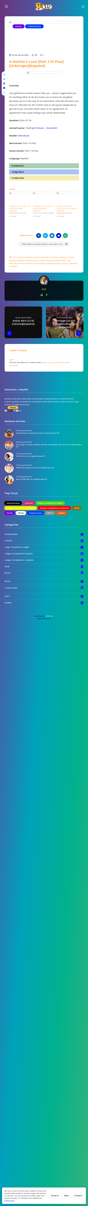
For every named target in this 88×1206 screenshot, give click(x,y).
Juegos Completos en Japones (19, 560)
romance (28, 263)
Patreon (40, 128)
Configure (78, 1196)
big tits (37, 257)
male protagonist (47, 260)
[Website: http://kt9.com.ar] (42, 295)
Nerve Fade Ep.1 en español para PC (31, 479)
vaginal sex (73, 263)
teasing (58, 263)
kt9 (44, 289)
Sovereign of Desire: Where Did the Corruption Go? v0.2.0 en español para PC (49, 446)
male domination (31, 260)
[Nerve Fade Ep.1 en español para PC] (9, 479)
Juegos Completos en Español (19, 553)
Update (8, 602)
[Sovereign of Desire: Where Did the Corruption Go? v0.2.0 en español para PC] (9, 445)
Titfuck (65, 263)
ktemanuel (23, 135)
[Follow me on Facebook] (46, 295)
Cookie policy (9, 1201)
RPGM (7, 581)
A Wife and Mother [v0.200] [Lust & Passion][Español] (67, 208)
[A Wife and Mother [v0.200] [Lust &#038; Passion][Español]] (67, 198)
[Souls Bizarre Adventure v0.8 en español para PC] (9, 433)
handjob (19, 260)
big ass (30, 257)
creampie (63, 257)
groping (12, 260)
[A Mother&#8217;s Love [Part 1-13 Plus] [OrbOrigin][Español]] (20, 198)
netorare (12, 263)
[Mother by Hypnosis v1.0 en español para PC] (9, 468)
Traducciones (34, 26)
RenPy (18, 26)
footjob (71, 257)
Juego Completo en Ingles (17, 547)
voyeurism (13, 266)
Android (8, 540)
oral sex (20, 263)
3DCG (14, 257)
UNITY (7, 596)
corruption (53, 257)
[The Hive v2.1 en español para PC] (9, 456)
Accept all (55, 1196)
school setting (39, 263)
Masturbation (60, 260)
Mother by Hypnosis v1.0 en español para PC (35, 468)
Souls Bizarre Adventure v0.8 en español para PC (37, 433)
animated (22, 257)
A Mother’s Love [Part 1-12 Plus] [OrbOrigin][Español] (43, 208)
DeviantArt (52, 128)
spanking (50, 263)
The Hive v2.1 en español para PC (30, 456)
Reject (66, 1196)
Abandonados (11, 534)
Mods (7, 566)
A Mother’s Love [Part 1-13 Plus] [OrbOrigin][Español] (19, 208)
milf (68, 260)
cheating (44, 257)
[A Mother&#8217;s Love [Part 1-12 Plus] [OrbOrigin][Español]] (43, 198)
